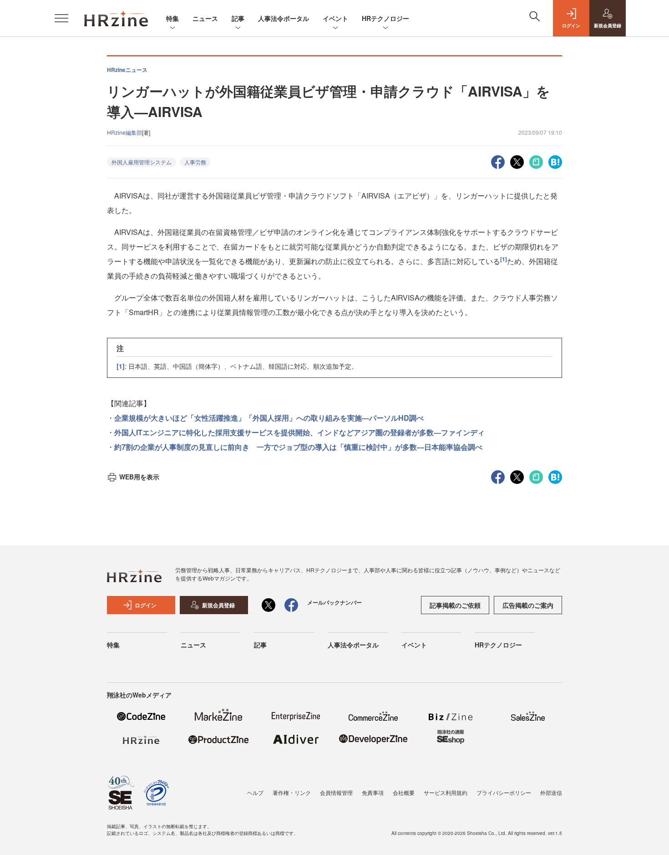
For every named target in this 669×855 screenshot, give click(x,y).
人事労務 (195, 162)
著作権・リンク (292, 792)
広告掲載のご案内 (527, 605)
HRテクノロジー (385, 18)
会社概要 (404, 792)
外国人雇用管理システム (142, 162)
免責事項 (373, 792)
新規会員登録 (218, 605)
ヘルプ (255, 792)
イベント (335, 18)
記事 (238, 18)
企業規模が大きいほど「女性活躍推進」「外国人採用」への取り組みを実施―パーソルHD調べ (269, 417)
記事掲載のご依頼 (455, 605)
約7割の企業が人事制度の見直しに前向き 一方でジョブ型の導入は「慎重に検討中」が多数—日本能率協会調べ (298, 447)
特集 (172, 18)
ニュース (205, 18)
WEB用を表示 (139, 476)
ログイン (146, 605)
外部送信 (551, 792)
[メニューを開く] (61, 18)
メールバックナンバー (334, 602)
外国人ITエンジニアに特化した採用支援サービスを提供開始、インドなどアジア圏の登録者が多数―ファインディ (299, 432)
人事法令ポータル (283, 18)
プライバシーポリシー (503, 792)
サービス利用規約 (445, 792)
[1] (503, 259)
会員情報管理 (336, 792)
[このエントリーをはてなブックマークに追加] (555, 161)
